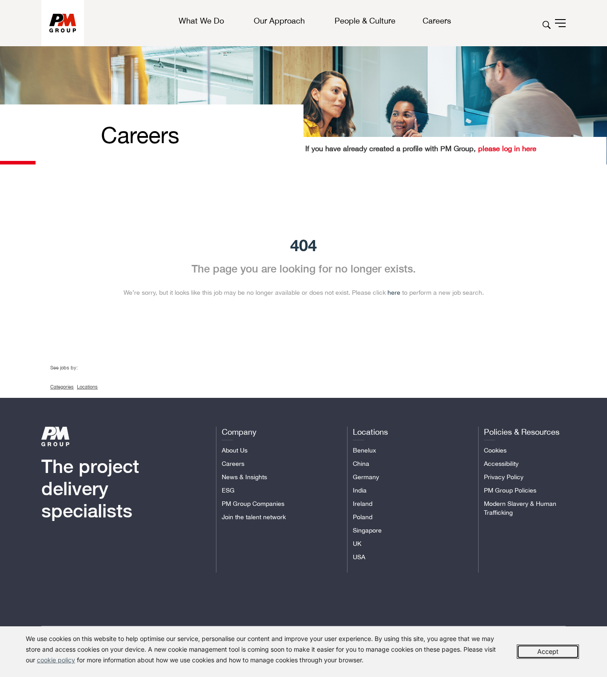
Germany (366, 477)
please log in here (506, 148)
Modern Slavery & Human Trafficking (520, 508)
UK (357, 543)
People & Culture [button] (365, 20)
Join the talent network (254, 517)
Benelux (364, 450)
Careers (233, 463)
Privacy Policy (503, 477)
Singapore (367, 530)
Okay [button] (548, 652)
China (361, 463)
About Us (235, 450)
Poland (362, 517)
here (393, 292)
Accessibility (501, 463)
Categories (62, 386)
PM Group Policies (510, 490)
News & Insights (244, 477)
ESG (228, 490)
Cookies (495, 450)
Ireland (362, 503)
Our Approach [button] (279, 20)
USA (359, 557)
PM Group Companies (253, 503)
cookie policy (56, 660)
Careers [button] (437, 20)
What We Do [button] (201, 20)
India (360, 490)
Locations (87, 386)
